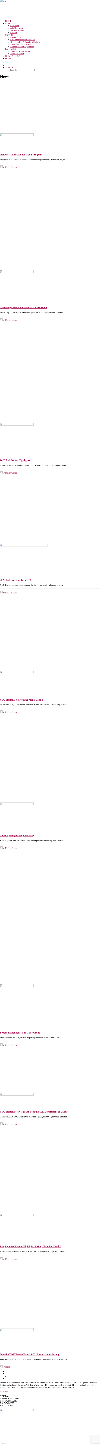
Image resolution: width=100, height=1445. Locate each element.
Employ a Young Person (20, 51)
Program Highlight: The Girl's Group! (20, 1032)
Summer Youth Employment (22, 47)
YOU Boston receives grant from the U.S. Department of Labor (33, 1111)
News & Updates (14, 56)
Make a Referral (17, 54)
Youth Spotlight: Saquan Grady (17, 835)
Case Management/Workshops (22, 40)
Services (10, 35)
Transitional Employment (20, 44)
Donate (9, 58)
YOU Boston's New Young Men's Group (21, 699)
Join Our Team (16, 28)
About (9, 23)
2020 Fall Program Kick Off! (15, 580)
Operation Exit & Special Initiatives (25, 42)
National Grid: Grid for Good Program (21, 154)
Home (8, 21)
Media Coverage (17, 30)
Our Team (14, 26)
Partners (10, 49)
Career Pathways (17, 37)
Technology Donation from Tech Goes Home (23, 307)
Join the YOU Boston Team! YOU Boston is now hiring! (30, 1354)
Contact (13, 33)
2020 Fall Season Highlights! (15, 460)
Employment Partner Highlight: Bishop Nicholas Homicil (30, 1246)
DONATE (4, 1392)
